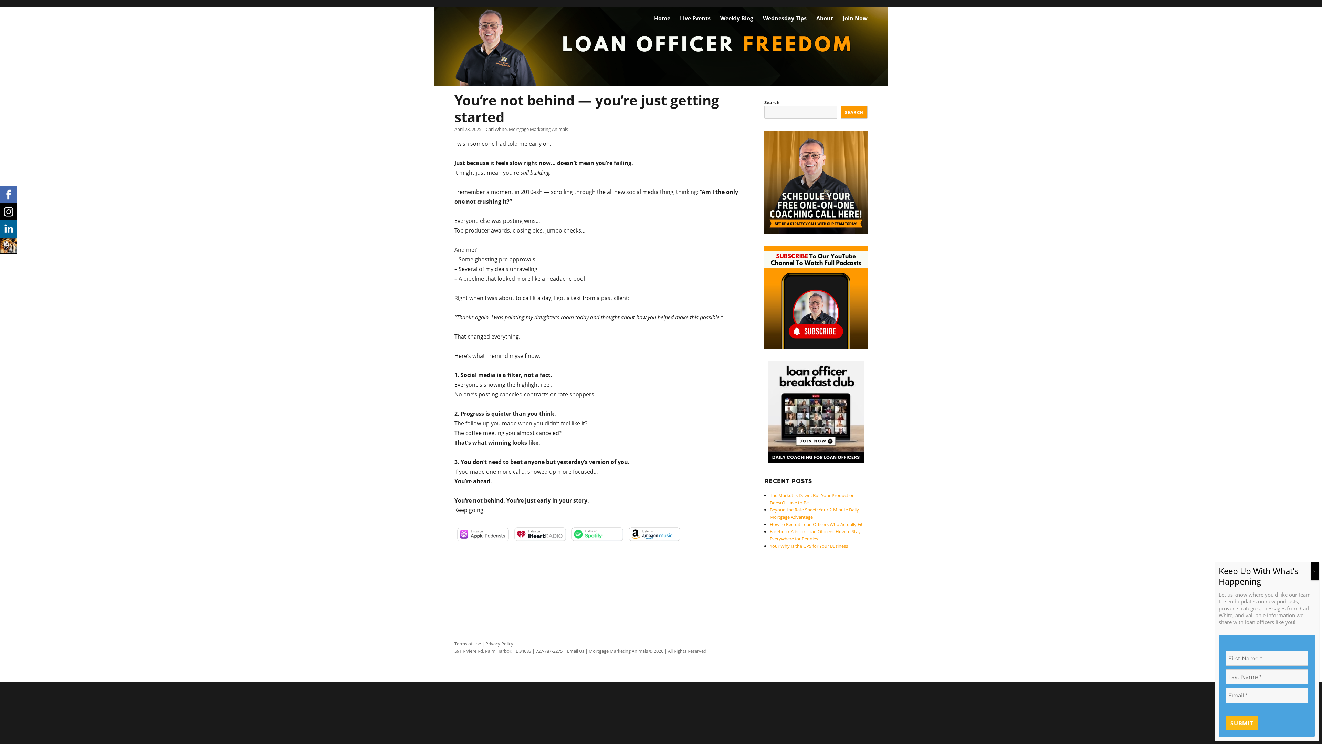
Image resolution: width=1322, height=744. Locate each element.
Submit (1241, 723)
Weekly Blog (736, 18)
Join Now (855, 18)
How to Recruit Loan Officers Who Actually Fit (816, 524)
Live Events (695, 18)
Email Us (575, 651)
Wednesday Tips (785, 18)
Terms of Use (467, 644)
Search (772, 102)
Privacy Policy (499, 644)
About (824, 18)
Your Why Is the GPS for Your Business (809, 546)
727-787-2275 (549, 651)
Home (662, 18)
